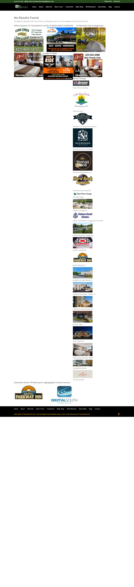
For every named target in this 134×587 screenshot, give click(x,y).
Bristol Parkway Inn (79, 265)
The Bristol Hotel (78, 380)
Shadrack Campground (80, 210)
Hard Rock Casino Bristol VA (82, 190)
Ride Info (49, 7)
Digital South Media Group (51, 414)
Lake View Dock (78, 111)
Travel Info (69, 7)
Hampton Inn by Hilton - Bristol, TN (84, 294)
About (41, 7)
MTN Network (91, 7)
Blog (110, 7)
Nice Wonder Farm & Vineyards (83, 149)
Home (34, 7)
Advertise (116, 1)
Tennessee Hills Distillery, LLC (82, 172)
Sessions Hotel (77, 324)
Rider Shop (108, 1)
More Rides (102, 7)
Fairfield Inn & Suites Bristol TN (83, 309)
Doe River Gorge (78, 197)
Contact (117, 7)
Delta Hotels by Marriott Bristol (83, 358)
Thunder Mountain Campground (83, 235)
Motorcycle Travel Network (80, 414)
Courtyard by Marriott (80, 368)
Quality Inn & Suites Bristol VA (82, 280)
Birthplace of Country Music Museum (85, 126)
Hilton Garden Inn (78, 341)
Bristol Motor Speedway (80, 88)
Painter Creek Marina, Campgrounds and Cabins (88, 221)
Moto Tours (59, 7)
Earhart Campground (79, 250)
